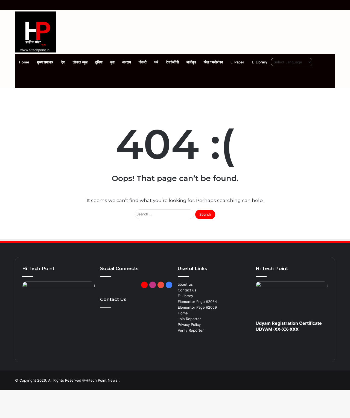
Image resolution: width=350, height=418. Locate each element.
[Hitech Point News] (35, 31)
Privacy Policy (189, 324)
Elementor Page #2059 (197, 307)
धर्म (156, 62)
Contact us (187, 290)
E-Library (259, 62)
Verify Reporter (191, 330)
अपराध (126, 62)
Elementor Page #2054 (197, 301)
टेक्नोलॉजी (172, 62)
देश (63, 62)
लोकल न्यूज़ (80, 62)
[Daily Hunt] (144, 285)
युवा (112, 62)
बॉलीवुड (191, 62)
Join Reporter (189, 319)
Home (24, 62)
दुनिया (99, 62)
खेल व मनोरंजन (213, 62)
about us (185, 284)
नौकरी (143, 62)
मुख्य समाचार (45, 62)
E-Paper (237, 62)
